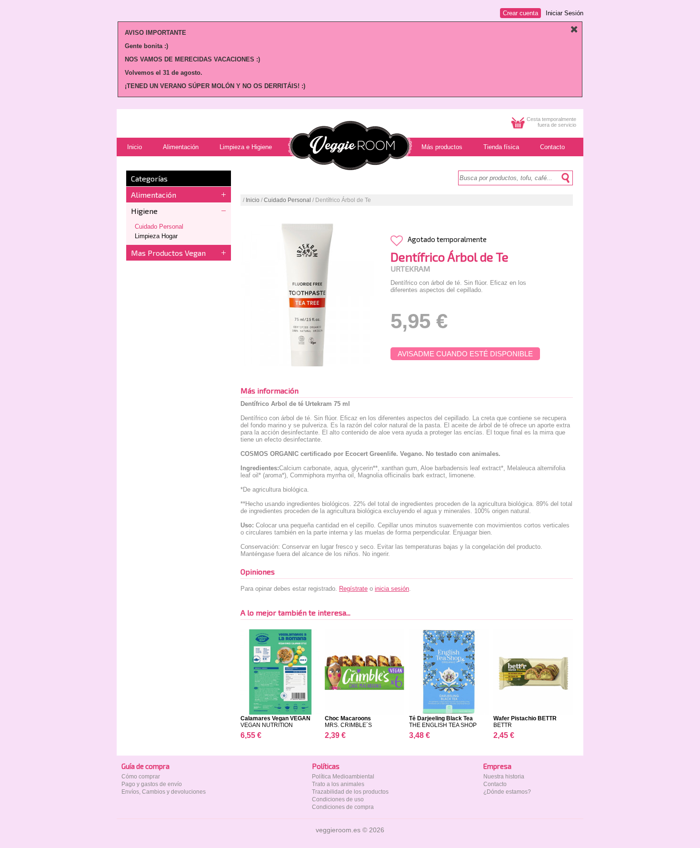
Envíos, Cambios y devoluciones (163, 791)
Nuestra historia (503, 776)
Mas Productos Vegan (168, 252)
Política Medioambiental (343, 776)
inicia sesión (392, 588)
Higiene (144, 210)
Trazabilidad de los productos (350, 791)
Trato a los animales (338, 784)
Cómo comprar (140, 776)
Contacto (495, 784)
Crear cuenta (520, 13)
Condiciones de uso (338, 799)
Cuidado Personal (159, 226)
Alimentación (153, 194)
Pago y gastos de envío (151, 784)
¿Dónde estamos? (507, 791)
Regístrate (353, 588)
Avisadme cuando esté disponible (465, 354)
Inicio (253, 200)
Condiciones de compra (343, 807)
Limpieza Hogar (156, 236)
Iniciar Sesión (564, 13)
